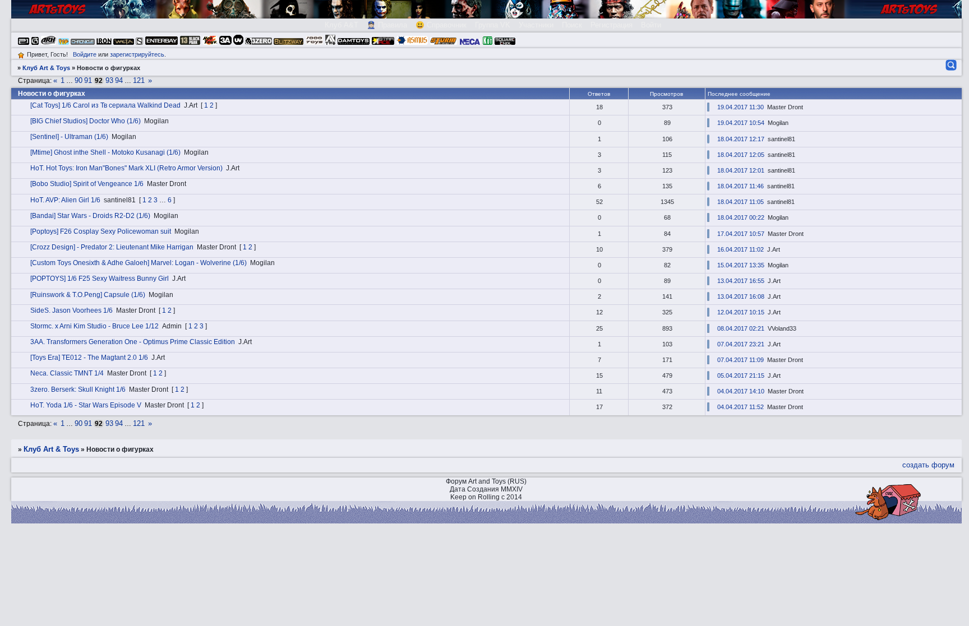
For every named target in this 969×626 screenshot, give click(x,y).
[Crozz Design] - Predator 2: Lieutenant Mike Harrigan (111, 247)
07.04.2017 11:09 (740, 359)
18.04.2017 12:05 (740, 154)
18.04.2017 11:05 (740, 201)
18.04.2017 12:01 (740, 170)
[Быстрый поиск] (950, 65)
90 (78, 80)
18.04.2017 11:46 (740, 186)
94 (119, 80)
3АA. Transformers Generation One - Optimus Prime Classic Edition (132, 342)
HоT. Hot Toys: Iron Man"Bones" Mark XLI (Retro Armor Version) (126, 168)
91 (88, 80)
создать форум (928, 465)
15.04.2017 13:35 (740, 265)
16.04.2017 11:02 (740, 249)
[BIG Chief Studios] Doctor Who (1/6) (85, 121)
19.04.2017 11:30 (740, 107)
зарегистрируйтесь (137, 54)
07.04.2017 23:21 (740, 344)
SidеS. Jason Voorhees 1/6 (71, 310)
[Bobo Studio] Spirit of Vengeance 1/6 (87, 184)
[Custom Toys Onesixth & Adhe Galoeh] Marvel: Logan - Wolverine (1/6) (138, 263)
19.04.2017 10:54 (740, 122)
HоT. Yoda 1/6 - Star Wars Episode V (85, 405)
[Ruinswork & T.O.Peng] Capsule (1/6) (87, 295)
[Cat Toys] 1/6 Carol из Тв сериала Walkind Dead (105, 105)
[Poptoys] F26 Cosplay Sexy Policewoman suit (100, 231)
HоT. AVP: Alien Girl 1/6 (65, 200)
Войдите (84, 54)
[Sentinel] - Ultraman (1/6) (69, 137)
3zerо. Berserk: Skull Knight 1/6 (78, 389)
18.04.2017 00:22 (740, 217)
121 (139, 80)
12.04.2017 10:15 (740, 312)
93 (109, 80)
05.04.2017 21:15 (740, 375)
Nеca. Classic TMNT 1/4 (67, 373)
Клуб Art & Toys (46, 67)
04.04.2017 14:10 (740, 391)
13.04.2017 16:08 (740, 296)
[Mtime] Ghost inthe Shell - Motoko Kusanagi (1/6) (105, 152)
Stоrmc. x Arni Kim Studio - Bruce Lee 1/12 (94, 326)
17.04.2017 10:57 (740, 233)
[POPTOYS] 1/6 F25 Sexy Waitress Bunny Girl (99, 278)
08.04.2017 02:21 (740, 328)
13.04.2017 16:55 (740, 280)
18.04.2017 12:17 (740, 139)
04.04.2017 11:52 (740, 407)
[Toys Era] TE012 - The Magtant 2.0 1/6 (89, 357)
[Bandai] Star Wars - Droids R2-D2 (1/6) (90, 216)
